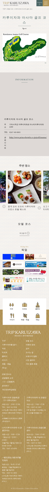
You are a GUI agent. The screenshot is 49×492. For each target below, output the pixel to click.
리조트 (4, 352)
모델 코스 (29, 340)
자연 (4, 348)
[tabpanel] (25, 47)
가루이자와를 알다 (9, 344)
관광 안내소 (6, 374)
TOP (4, 340)
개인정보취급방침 (9, 389)
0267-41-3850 (12, 473)
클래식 (4, 356)
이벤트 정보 (30, 344)
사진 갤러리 (30, 360)
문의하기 (5, 385)
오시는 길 (29, 352)
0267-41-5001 (36, 443)
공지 (27, 348)
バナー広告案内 (8, 382)
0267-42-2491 (36, 407)
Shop (4, 367)
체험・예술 (6, 364)
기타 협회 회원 (31, 364)
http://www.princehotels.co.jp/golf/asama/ (28, 137)
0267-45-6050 (12, 448)
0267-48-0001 (15, 132)
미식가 (4, 360)
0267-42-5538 (12, 407)
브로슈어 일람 (31, 356)
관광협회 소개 (7, 378)
